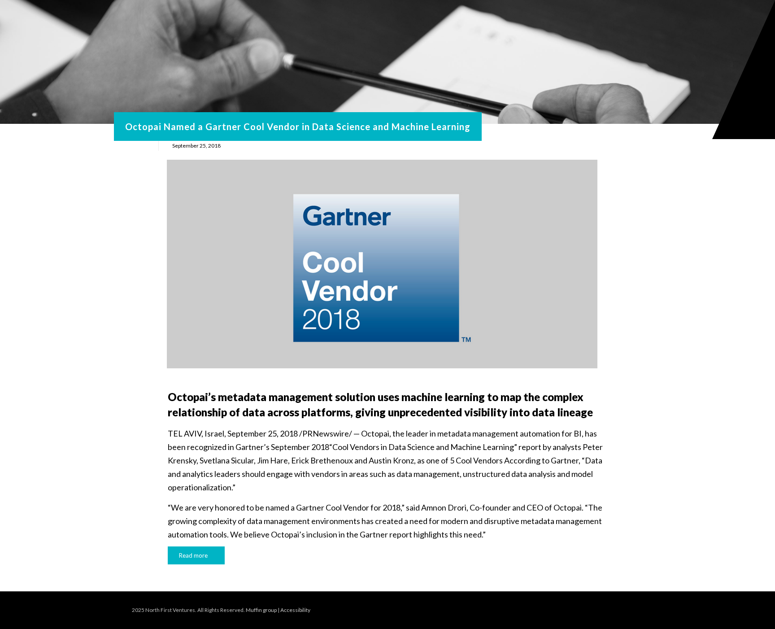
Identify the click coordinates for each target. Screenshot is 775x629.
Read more (193, 555)
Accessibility (295, 610)
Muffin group (261, 610)
